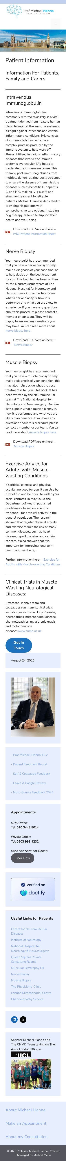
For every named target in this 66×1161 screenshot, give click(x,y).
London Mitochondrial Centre (31, 993)
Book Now (23, 858)
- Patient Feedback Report (29, 764)
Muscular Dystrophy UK (27, 968)
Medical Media (42, 1155)
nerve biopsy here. (18, 331)
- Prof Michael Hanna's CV (29, 755)
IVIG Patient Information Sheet (34, 234)
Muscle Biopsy (24, 446)
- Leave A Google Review (28, 783)
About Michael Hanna (25, 1110)
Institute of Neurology (26, 940)
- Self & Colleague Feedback (30, 774)
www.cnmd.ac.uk (29, 631)
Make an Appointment (26, 1123)
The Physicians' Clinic (26, 987)
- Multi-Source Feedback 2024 (32, 792)
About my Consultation (27, 1137)
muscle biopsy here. (43, 432)
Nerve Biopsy (23, 345)
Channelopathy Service (27, 999)
